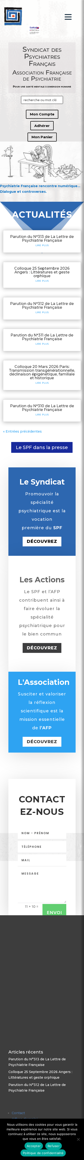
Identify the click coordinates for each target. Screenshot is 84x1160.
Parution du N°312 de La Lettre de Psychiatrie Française (42, 305)
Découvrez (42, 648)
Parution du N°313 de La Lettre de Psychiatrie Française (42, 238)
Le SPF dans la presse (42, 447)
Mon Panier (42, 137)
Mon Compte (42, 114)
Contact (18, 1113)
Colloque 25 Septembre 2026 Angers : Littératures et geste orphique (42, 272)
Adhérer (42, 125)
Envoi (54, 912)
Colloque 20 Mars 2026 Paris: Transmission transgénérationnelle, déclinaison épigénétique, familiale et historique (42, 372)
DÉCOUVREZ (42, 541)
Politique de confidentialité (43, 1153)
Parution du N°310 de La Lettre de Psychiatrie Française (42, 408)
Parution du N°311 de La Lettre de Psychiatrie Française (41, 337)
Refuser (54, 1146)
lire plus (42, 245)
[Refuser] (78, 1139)
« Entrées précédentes (22, 431)
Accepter (34, 1146)
